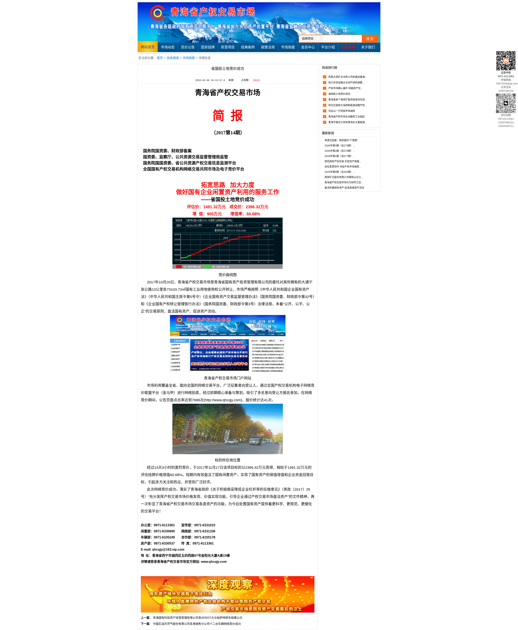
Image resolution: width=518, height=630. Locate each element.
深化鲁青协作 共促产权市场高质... (343, 166)
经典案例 (248, 47)
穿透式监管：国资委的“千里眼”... (342, 140)
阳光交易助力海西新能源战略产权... (347, 105)
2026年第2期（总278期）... (340, 150)
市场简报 (288, 47)
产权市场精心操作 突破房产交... (345, 88)
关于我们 (368, 47)
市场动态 (168, 47)
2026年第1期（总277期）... (340, 156)
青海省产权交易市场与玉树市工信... (344, 182)
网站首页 (148, 47)
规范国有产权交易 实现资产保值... (343, 161)
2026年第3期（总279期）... (340, 145)
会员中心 (308, 47)
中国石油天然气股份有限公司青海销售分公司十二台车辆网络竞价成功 (197, 623)
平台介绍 (328, 47)
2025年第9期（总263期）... (340, 172)
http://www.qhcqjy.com (223, 400)
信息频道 (173, 58)
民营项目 (228, 47)
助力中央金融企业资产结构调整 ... (346, 82)
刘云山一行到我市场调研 (341, 111)
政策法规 (268, 47)
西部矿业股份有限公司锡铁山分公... (344, 177)
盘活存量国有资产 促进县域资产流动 (344, 187)
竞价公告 (188, 47)
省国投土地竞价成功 (339, 94)
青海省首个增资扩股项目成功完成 (346, 99)
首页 (160, 58)
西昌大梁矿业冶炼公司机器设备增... (347, 77)
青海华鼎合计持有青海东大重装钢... (347, 122)
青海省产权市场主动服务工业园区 (346, 116)
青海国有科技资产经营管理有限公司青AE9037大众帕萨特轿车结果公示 (197, 617)
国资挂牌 (208, 47)
